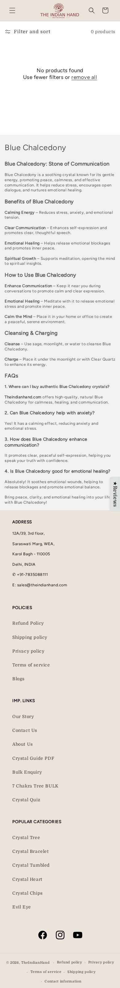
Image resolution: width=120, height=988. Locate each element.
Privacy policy (28, 651)
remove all (84, 77)
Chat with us (106, 974)
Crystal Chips (27, 893)
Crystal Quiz (26, 799)
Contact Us (24, 730)
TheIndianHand (35, 963)
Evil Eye (21, 906)
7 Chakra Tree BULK (35, 785)
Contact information (63, 981)
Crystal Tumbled (31, 865)
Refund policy (69, 962)
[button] (12, 10)
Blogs (18, 678)
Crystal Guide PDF (33, 758)
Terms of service (31, 664)
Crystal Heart (27, 879)
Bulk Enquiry (27, 772)
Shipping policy (29, 637)
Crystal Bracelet (30, 851)
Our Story (23, 716)
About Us (22, 744)
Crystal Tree (26, 837)
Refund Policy (28, 623)
